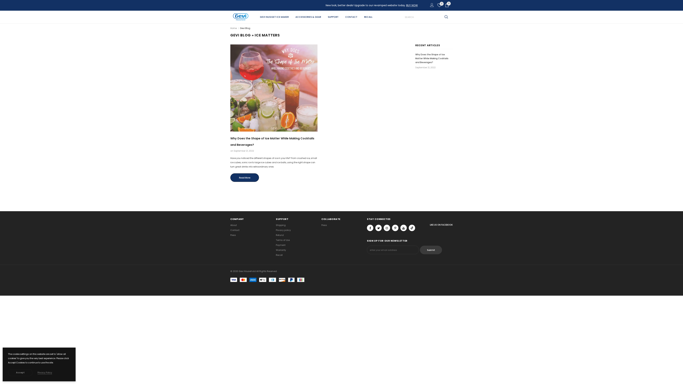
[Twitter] (378, 228)
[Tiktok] (412, 228)
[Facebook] (370, 228)
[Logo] (240, 16)
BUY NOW (412, 5)
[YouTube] (403, 228)
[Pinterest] (395, 228)
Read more (244, 177)
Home (233, 28)
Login (431, 6)
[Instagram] (387, 228)
